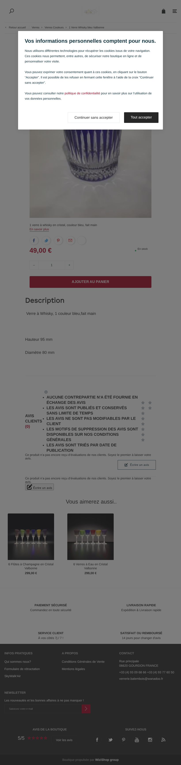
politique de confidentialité (82, 93)
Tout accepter (141, 117)
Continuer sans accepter (94, 118)
